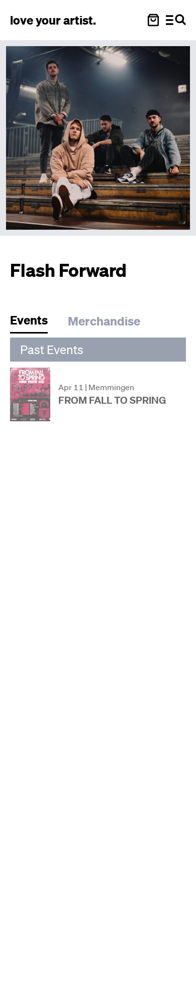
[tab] (34, 323)
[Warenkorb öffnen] (153, 20)
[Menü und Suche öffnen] (176, 20)
